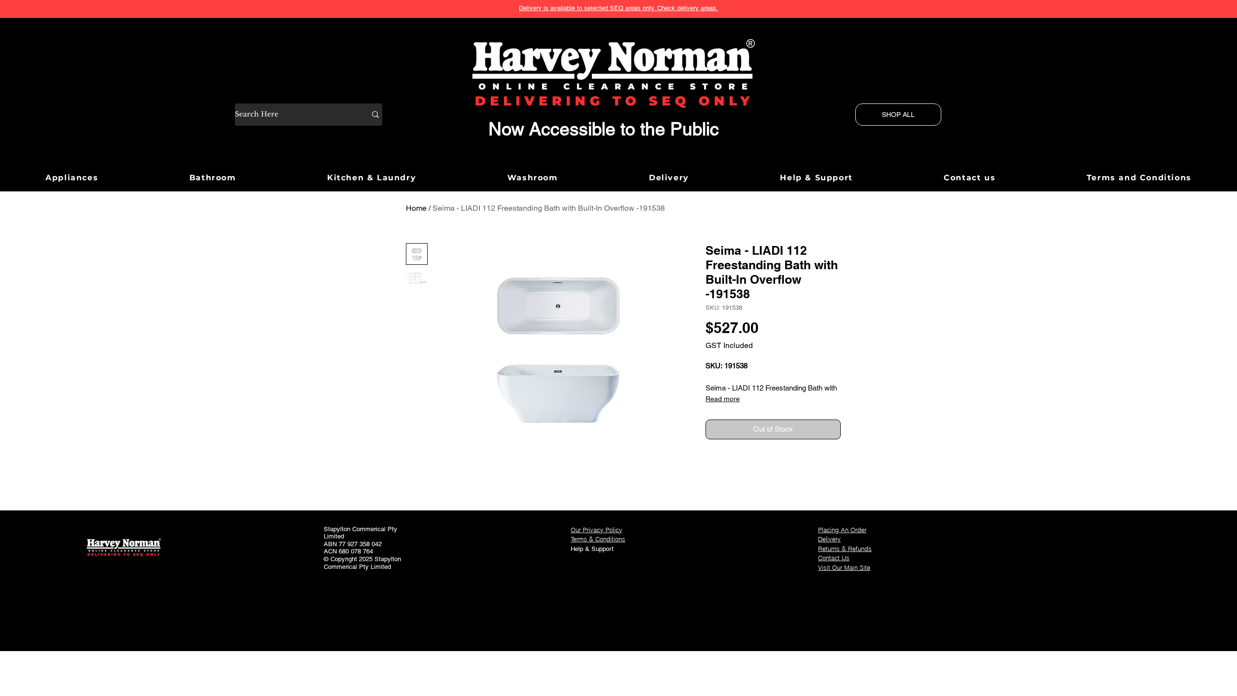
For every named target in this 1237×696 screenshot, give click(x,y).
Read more (722, 399)
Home (416, 208)
